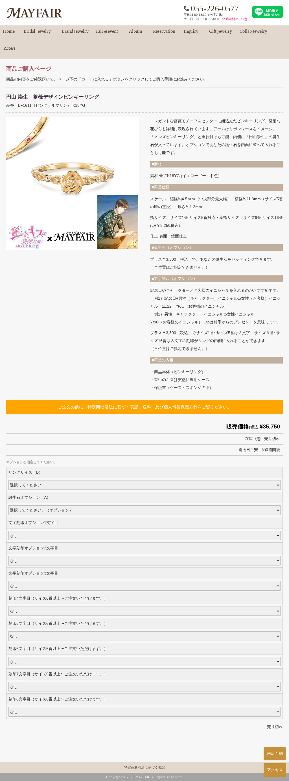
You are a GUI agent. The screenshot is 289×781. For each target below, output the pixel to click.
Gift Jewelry (220, 33)
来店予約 (275, 753)
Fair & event (107, 33)
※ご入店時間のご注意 (232, 19)
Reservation (164, 33)
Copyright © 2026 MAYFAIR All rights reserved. (144, 777)
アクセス (275, 769)
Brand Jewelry (75, 33)
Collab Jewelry (253, 33)
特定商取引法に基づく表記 (144, 767)
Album (135, 33)
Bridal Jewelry (37, 33)
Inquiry (191, 33)
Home (9, 33)
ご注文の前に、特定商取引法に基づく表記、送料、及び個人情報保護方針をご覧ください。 (144, 406)
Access (9, 50)
